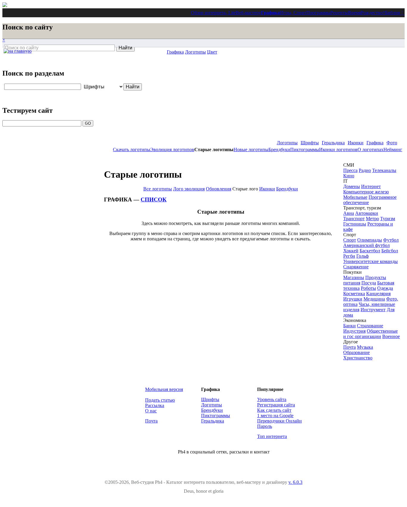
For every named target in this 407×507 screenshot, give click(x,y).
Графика (270, 12)
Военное (391, 336)
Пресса (350, 170)
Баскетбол (370, 250)
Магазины (353, 277)
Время (354, 12)
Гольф (362, 256)
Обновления (218, 188)
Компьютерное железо (366, 191)
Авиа (348, 213)
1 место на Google (275, 415)
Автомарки (366, 213)
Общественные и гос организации (370, 333)
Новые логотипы (251, 149)
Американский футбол (366, 245)
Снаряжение (356, 266)
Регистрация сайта (276, 404)
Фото (391, 142)
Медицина (374, 298)
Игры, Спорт (293, 12)
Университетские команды (370, 261)
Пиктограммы (304, 149)
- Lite (231, 12)
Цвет (212, 51)
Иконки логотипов (338, 149)
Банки (349, 325)
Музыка (365, 347)
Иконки (355, 142)
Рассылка (154, 405)
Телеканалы (384, 170)
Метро (372, 218)
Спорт (349, 239)
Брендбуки (279, 149)
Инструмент (373, 309)
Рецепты (339, 12)
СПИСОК (154, 199)
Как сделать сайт (274, 410)
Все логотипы (157, 188)
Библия (392, 12)
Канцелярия (378, 293)
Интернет (371, 186)
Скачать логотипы (131, 149)
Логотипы (287, 142)
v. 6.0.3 (295, 482)
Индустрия (354, 331)
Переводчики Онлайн (279, 420)
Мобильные (355, 197)
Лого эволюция (189, 188)
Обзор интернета (208, 12)
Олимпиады (369, 239)
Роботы (368, 288)
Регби (349, 256)
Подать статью (160, 400)
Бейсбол (389, 250)
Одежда (385, 288)
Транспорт (354, 218)
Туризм (387, 218)
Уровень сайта (271, 399)
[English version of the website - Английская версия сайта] (4, 5)
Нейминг (392, 149)
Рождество (372, 12)
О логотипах (370, 149)
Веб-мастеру (248, 12)
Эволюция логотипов (172, 149)
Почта (349, 347)
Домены (351, 186)
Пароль (264, 426)
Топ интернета (272, 436)
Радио (365, 170)
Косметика (354, 293)
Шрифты (310, 142)
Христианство (357, 357)
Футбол (391, 239)
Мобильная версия (164, 389)
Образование (356, 352)
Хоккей (350, 250)
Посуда (368, 282)
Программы (318, 12)
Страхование (370, 325)
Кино (348, 175)
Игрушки (352, 298)
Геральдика (333, 142)
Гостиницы (354, 223)
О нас (151, 410)
